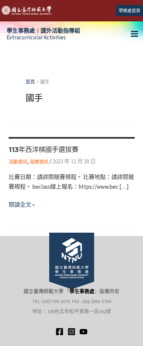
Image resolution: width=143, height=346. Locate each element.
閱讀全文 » (22, 205)
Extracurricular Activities (43, 34)
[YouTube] (83, 332)
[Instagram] (71, 332)
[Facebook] (60, 332)
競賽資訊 (39, 162)
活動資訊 (18, 162)
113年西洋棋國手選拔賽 (43, 150)
